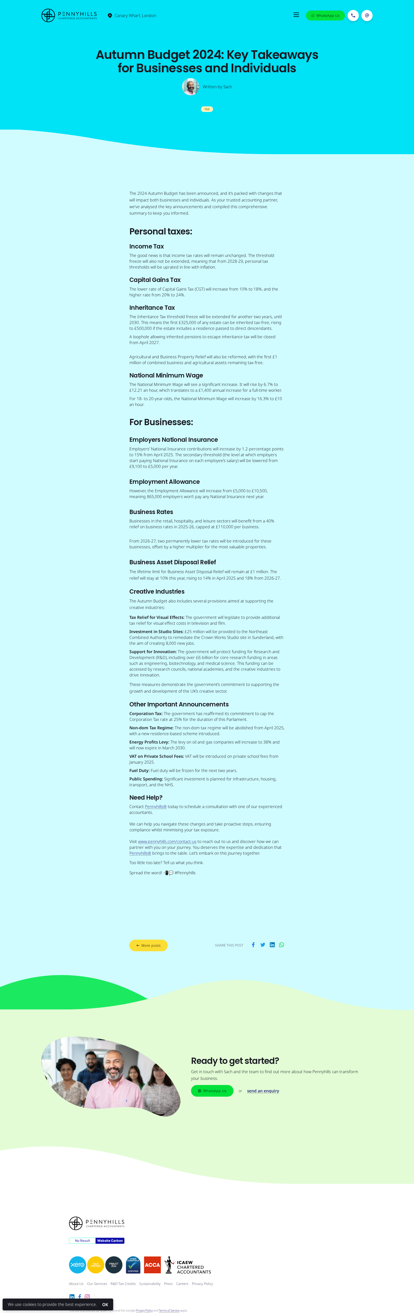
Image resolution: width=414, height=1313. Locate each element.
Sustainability (150, 1283)
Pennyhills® (156, 806)
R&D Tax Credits (123, 1283)
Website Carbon (110, 1241)
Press (168, 1283)
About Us (76, 1283)
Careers (182, 1283)
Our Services (97, 1283)
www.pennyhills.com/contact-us (167, 841)
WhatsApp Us (215, 1090)
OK (105, 1304)
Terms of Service (169, 1310)
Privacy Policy (202, 1283)
